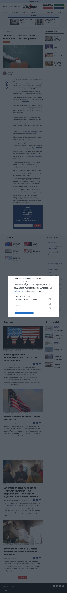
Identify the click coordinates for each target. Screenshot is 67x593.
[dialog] (33, 296)
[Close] (56, 278)
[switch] (49, 299)
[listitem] (33, 296)
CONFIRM (24, 312)
